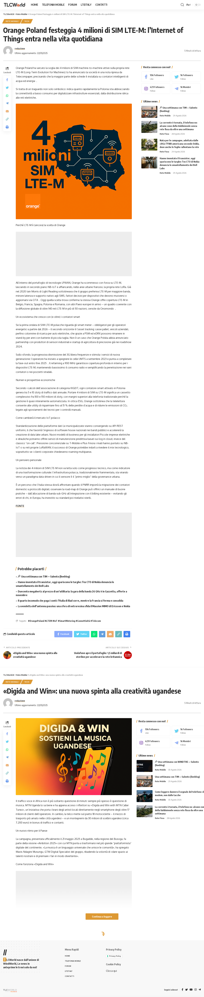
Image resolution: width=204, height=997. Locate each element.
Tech (26, 21)
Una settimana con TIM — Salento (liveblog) (45, 576)
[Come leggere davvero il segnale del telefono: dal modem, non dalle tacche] (145, 796)
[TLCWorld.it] (14, 4)
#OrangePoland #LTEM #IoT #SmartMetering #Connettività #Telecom (64, 621)
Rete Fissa (164, 134)
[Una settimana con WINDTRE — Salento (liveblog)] (145, 766)
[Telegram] (186, 89)
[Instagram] (156, 89)
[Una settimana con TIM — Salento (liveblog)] (149, 112)
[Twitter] (186, 77)
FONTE (20, 505)
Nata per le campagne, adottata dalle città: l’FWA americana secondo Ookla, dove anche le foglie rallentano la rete (179, 143)
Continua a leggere (102, 916)
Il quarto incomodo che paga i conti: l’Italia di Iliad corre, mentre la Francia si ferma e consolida (70, 600)
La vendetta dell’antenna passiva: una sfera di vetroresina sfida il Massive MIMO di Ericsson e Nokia (74, 606)
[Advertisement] (73, 254)
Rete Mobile (12, 21)
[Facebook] (156, 77)
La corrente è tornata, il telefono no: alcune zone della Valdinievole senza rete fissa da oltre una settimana (178, 126)
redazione (20, 48)
